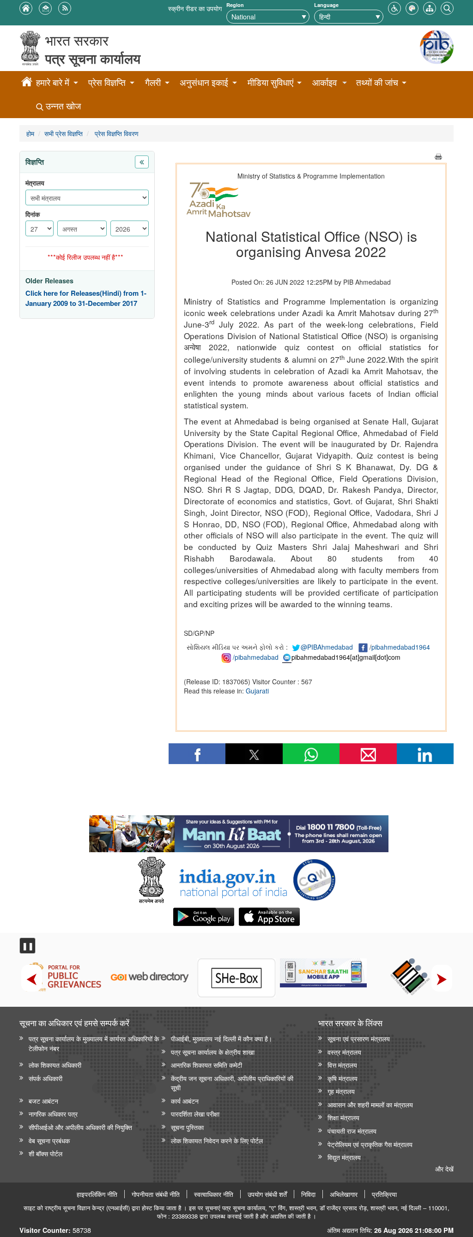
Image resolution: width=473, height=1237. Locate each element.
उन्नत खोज (62, 106)
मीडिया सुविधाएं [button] (270, 82)
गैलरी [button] (153, 82)
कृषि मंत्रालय (342, 1078)
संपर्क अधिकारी (45, 1078)
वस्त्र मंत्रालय (344, 1052)
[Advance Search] (447, 7)
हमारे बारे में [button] (52, 82)
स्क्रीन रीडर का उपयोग (195, 8)
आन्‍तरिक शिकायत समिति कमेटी (206, 1065)
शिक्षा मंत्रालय (343, 1117)
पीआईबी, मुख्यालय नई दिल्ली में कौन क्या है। (221, 1038)
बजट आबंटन (43, 1101)
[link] (238, 831)
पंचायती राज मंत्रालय (351, 1130)
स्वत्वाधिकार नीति (213, 1194)
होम (30, 133)
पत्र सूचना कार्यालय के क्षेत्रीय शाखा (213, 1052)
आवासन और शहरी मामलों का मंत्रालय (370, 1104)
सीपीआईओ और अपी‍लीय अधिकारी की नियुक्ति (80, 1127)
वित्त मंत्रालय (342, 1065)
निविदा (308, 1194)
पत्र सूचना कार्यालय (92, 58)
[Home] (26, 83)
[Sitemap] (429, 7)
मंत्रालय (34, 183)
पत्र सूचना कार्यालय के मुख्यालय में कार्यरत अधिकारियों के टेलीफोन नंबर (94, 1043)
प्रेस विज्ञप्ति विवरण (116, 133)
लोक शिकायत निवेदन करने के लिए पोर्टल (217, 1140)
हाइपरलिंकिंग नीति (97, 1194)
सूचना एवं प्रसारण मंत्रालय (358, 1038)
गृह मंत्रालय (341, 1091)
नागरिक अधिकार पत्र (53, 1113)
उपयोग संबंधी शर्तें (267, 1194)
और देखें (444, 1168)
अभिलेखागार (344, 1194)
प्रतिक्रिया (384, 1194)
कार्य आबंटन (185, 1101)
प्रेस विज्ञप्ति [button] (107, 82)
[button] (394, 7)
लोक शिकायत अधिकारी (55, 1065)
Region (235, 5)
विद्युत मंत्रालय (344, 1157)
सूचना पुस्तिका (187, 1127)
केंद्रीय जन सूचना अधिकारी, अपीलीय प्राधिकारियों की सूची (232, 1083)
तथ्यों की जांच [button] (377, 82)
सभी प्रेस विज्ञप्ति (63, 133)
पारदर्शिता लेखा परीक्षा (195, 1113)
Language (326, 5)
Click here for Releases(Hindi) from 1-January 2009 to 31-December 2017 (85, 298)
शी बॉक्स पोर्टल (45, 1153)
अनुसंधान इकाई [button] (204, 82)
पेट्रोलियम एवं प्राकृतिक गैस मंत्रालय (369, 1144)
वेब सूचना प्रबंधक (49, 1140)
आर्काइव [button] (324, 82)
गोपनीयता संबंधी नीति (156, 1194)
